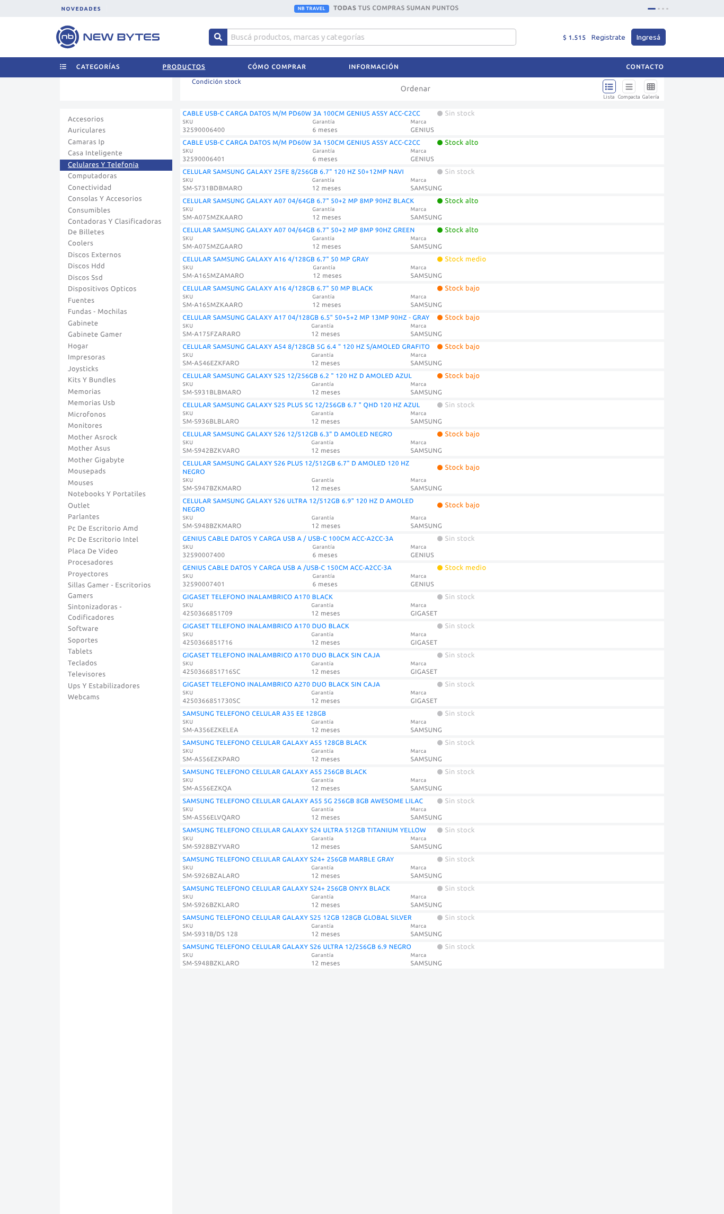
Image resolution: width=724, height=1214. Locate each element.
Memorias (84, 391)
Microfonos (87, 414)
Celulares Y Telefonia (103, 165)
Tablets (80, 651)
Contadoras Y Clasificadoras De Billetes (115, 227)
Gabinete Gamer (95, 334)
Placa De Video (93, 551)
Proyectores (88, 574)
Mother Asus (89, 448)
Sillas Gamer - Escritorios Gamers (109, 591)
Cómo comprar (277, 67)
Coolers (80, 243)
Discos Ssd (85, 277)
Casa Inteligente (95, 153)
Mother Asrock (93, 437)
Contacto (645, 67)
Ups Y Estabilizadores (104, 686)
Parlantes (84, 517)
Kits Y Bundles (92, 380)
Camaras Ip (86, 142)
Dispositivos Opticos (102, 289)
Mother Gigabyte (96, 460)
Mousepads (87, 471)
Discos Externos (94, 255)
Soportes (83, 640)
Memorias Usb (92, 403)
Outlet (79, 505)
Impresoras (86, 357)
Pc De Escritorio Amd (103, 528)
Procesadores (90, 562)
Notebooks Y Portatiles (107, 494)
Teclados (82, 663)
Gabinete (83, 323)
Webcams (84, 697)
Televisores (87, 674)
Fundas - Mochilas (97, 311)
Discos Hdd (86, 266)
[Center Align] (218, 37)
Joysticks (83, 369)
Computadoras (92, 176)
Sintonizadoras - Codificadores (95, 612)
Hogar (78, 346)
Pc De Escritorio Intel (103, 539)
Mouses (80, 483)
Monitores (85, 425)
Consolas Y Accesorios (105, 199)
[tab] (652, 9)
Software (83, 628)
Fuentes (81, 300)
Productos (184, 67)
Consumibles (89, 210)
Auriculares (87, 130)
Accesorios (86, 119)
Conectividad (90, 187)
